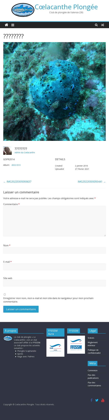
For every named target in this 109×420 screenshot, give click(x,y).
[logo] (7, 337)
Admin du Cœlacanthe (25, 152)
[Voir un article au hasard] (102, 25)
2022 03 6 (16, 165)
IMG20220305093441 (92, 181)
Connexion (93, 370)
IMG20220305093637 (17, 181)
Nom (6, 245)
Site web (7, 278)
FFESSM (36, 342)
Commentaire (11, 204)
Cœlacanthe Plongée (66, 6)
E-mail (7, 261)
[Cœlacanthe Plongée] (6, 25)
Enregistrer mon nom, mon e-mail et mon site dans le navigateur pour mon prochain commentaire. (48, 300)
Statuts (91, 337)
